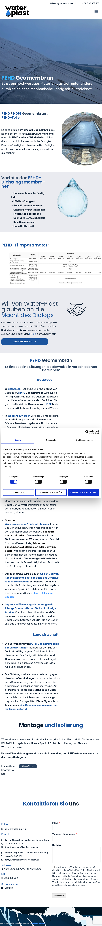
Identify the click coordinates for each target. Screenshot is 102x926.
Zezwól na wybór (51, 492)
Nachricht (56, 845)
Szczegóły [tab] (51, 440)
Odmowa (19, 492)
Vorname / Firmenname (64, 834)
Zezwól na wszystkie (83, 492)
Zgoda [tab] (18, 440)
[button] (96, 11)
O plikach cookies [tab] (84, 440)
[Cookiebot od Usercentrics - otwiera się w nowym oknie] (87, 432)
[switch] (38, 482)
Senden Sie (59, 896)
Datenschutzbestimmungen (42, 913)
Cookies (66, 913)
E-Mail (56, 823)
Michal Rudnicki (38, 923)
